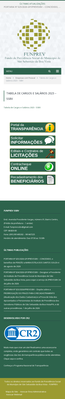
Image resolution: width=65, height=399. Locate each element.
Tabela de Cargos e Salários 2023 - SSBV (22, 107)
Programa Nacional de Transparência (31, 365)
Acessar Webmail (14, 394)
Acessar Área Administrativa (33, 391)
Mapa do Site (12, 391)
